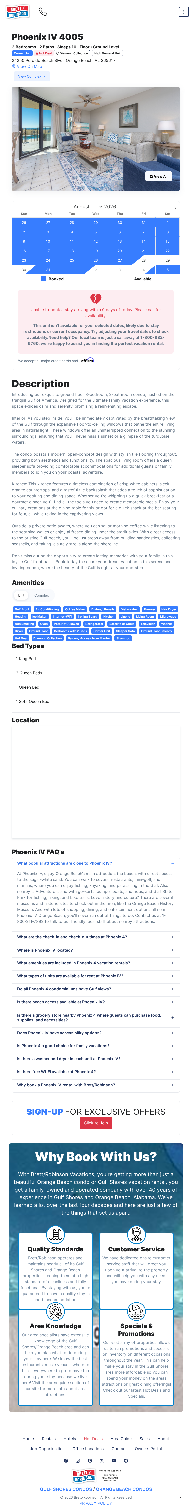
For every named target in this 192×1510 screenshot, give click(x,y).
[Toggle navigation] (184, 12)
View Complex (30, 76)
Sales (145, 1438)
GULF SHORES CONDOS (66, 1489)
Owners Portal (148, 1448)
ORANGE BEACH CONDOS (124, 1489)
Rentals (49, 1438)
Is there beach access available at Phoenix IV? (61, 1001)
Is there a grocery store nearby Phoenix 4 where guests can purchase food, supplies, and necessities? (89, 1017)
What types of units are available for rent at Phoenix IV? (70, 975)
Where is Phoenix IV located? (45, 950)
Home (28, 1438)
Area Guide (121, 1438)
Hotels (70, 1438)
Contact (119, 1448)
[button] (96, 139)
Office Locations (88, 1448)
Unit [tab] (21, 595)
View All (160, 176)
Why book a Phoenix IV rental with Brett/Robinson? (66, 1084)
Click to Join (96, 1122)
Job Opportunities (47, 1448)
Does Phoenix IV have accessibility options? (59, 1032)
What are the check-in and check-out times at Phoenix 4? (72, 936)
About (163, 1438)
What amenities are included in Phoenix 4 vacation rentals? (73, 962)
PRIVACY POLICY (96, 1503)
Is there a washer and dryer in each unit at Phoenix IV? (69, 1058)
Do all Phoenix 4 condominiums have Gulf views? (64, 988)
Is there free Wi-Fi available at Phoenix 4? (56, 1071)
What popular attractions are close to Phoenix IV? (64, 863)
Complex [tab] (41, 595)
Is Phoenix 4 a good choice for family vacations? (63, 1045)
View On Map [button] (29, 66)
